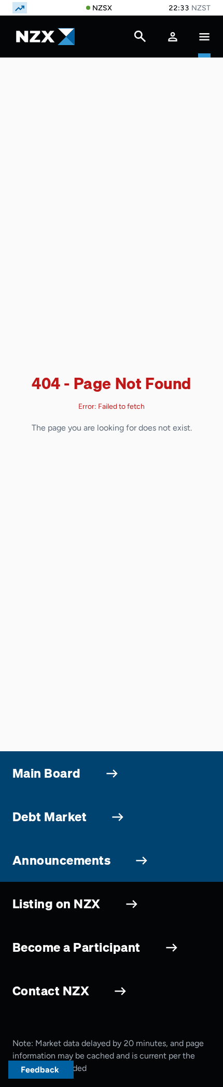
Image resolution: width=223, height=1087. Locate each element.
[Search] (140, 39)
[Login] (173, 36)
